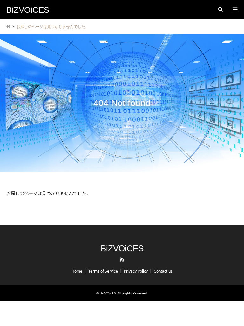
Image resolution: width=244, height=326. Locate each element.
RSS (122, 259)
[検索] (220, 9)
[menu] (234, 9)
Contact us (163, 271)
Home (76, 271)
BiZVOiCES (122, 248)
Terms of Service (103, 271)
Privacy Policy (136, 271)
